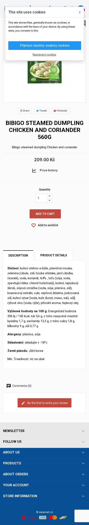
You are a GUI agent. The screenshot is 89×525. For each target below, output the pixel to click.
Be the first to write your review (47, 402)
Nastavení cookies (44, 54)
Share (26, 110)
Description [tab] (18, 255)
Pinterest (62, 110)
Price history (49, 170)
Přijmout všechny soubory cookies (45, 45)
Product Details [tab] (53, 255)
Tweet (43, 110)
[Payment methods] (44, 517)
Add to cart (45, 213)
